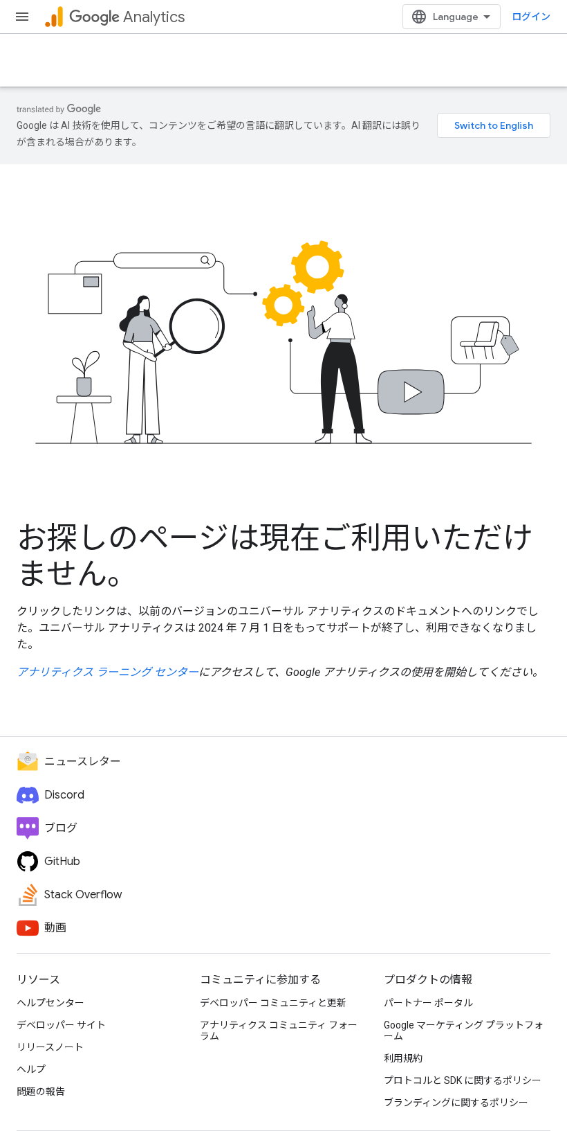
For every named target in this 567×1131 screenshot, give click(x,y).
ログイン (531, 16)
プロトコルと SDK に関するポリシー (462, 1080)
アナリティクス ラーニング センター (107, 672)
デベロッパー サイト (61, 1025)
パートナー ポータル (428, 1002)
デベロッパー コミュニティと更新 (273, 1002)
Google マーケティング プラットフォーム (463, 1030)
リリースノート (50, 1047)
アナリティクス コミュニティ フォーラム (278, 1030)
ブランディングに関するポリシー (456, 1102)
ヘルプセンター (50, 1002)
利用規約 (403, 1058)
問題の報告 (41, 1091)
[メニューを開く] (22, 16)
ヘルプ (31, 1069)
